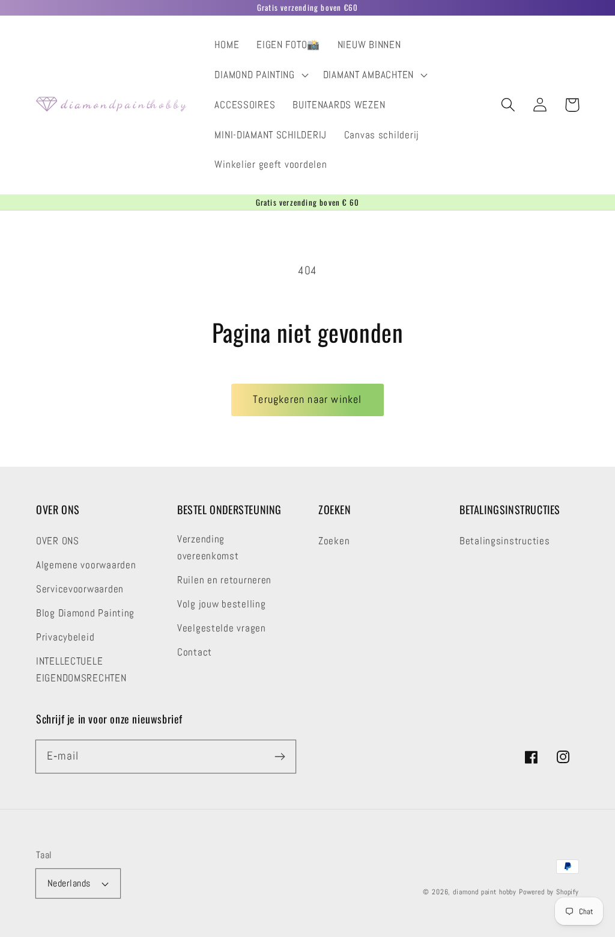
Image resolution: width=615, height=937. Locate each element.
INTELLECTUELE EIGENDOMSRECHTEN (81, 669)
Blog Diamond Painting (85, 613)
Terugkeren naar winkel (307, 399)
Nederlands (69, 883)
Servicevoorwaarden (80, 589)
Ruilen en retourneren (224, 580)
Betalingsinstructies (504, 541)
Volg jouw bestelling (221, 604)
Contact (194, 652)
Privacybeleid (65, 637)
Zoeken (334, 541)
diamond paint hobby (485, 892)
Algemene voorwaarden (86, 565)
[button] (260, 75)
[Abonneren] (279, 756)
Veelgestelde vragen (221, 628)
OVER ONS (57, 541)
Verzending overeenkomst (208, 547)
